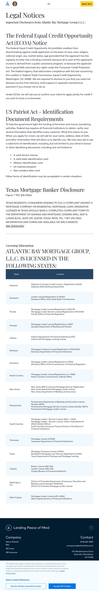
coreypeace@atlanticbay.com (80, 545)
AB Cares (10, 548)
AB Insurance (11, 552)
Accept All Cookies (62, 586)
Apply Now (87, 4)
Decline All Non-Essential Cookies (26, 586)
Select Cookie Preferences (17, 579)
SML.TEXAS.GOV (15, 225)
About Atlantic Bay (12, 543)
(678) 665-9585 (86, 542)
